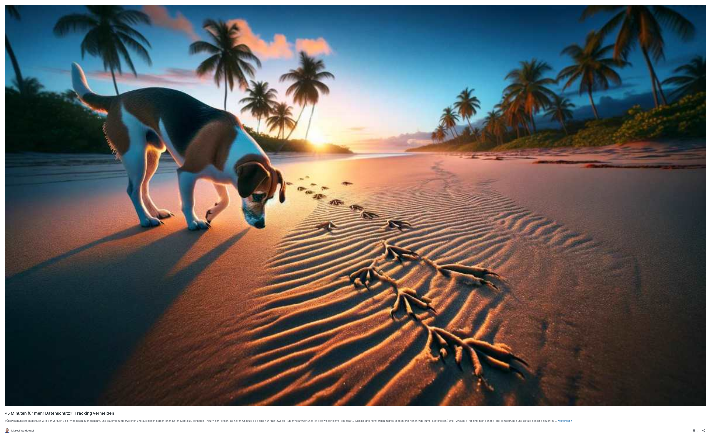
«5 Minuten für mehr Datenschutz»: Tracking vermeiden (59, 413)
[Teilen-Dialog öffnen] (703, 429)
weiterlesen (565, 420)
